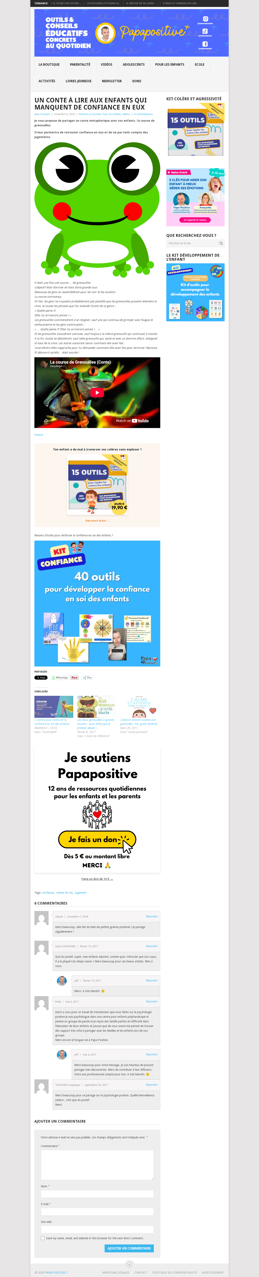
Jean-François (42, 114)
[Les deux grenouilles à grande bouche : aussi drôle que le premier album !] (96, 707)
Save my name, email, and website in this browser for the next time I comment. (95, 1238)
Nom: (45, 1186)
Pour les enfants (169, 64)
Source (38, 434)
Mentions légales (115, 1272)
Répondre (152, 916)
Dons (136, 81)
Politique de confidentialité (174, 1272)
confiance (48, 892)
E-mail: (46, 1204)
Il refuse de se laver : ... (141, 3)
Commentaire (50, 1146)
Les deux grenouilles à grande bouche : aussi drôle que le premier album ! (95, 724)
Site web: (46, 1221)
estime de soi (64, 892)
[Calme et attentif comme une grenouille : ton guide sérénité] (139, 707)
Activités (47, 81)
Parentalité (80, 64)
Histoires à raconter (90, 114)
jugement (81, 892)
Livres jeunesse (78, 81)
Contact (140, 1272)
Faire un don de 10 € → (97, 879)
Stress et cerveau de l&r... (180, 3)
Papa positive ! (56, 1272)
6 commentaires (143, 114)
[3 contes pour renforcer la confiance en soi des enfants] (53, 707)
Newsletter (112, 81)
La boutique (49, 64)
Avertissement (213, 1272)
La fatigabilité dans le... (104, 3)
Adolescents (134, 64)
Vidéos (106, 64)
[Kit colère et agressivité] (195, 160)
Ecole (199, 64)
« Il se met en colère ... (66, 3)
